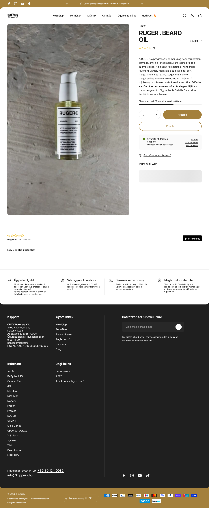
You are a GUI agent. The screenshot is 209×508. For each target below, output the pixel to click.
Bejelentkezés (64, 334)
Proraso (11, 410)
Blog (58, 349)
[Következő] (142, 3)
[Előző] (66, 3)
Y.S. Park (12, 435)
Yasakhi (11, 440)
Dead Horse (14, 450)
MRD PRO (13, 455)
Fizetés (170, 126)
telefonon (18, 287)
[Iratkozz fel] (178, 327)
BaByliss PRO (15, 376)
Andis (10, 371)
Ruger (142, 25)
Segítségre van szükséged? (157, 155)
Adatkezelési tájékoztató (70, 381)
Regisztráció (63, 339)
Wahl (10, 445)
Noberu (11, 400)
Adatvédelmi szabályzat (39, 499)
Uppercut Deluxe (17, 430)
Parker (11, 405)
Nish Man (13, 395)
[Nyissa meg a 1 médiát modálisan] (68, 119)
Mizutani (12, 391)
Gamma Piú (14, 381)
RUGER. (11, 415)
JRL (9, 386)
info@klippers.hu (22, 294)
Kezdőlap (61, 324)
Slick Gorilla (14, 425)
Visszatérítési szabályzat (17, 499)
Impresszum (63, 371)
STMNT (11, 420)
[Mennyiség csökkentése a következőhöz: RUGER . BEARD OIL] (142, 114)
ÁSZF (59, 376)
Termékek (61, 329)
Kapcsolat (61, 344)
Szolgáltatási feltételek (16, 503)
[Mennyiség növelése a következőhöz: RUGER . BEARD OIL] (156, 114)
